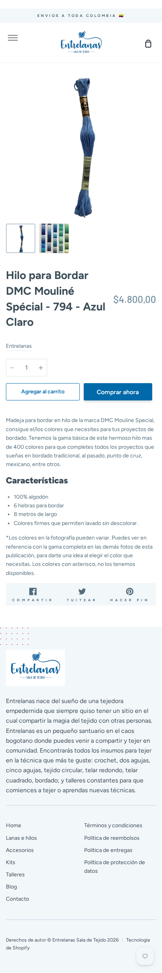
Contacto (17, 899)
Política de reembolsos (112, 838)
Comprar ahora (118, 392)
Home (13, 825)
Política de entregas (108, 850)
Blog (11, 886)
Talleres (15, 874)
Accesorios (20, 850)
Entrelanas (19, 346)
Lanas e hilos (21, 838)
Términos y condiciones (113, 825)
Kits (10, 862)
